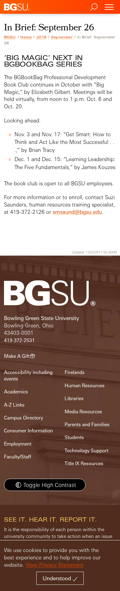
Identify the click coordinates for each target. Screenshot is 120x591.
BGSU (10, 37)
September (62, 37)
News (26, 37)
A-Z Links (14, 405)
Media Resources (83, 412)
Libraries (74, 398)
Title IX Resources (84, 463)
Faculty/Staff (17, 457)
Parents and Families (87, 424)
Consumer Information (28, 431)
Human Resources (85, 385)
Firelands (75, 372)
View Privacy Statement (54, 565)
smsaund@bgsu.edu (77, 212)
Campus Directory (23, 418)
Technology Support (86, 451)
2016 (41, 37)
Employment (17, 444)
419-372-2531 (19, 340)
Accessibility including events (28, 375)
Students (74, 437)
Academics (16, 392)
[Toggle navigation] (109, 7)
